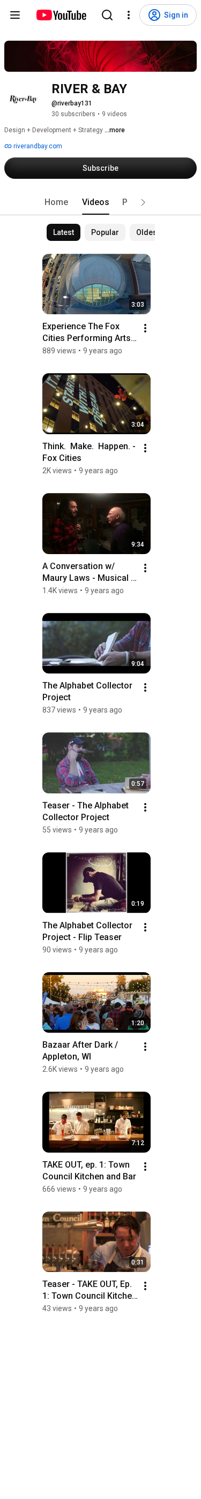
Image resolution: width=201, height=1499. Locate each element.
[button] (143, 202)
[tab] (56, 202)
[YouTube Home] (61, 15)
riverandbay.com (37, 146)
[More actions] (145, 328)
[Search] (107, 15)
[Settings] (128, 15)
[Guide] (15, 15)
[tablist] (100, 202)
